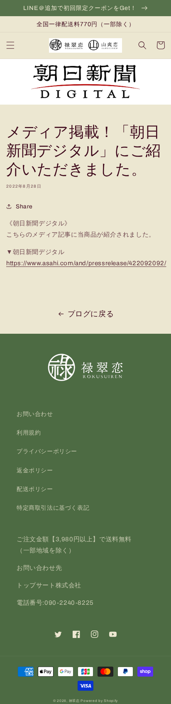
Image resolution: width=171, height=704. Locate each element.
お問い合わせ (35, 414)
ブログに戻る (91, 314)
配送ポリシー (35, 489)
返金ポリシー (35, 470)
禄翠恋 (74, 701)
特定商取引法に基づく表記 (53, 508)
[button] (10, 45)
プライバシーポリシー (47, 451)
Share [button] (24, 206)
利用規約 (29, 433)
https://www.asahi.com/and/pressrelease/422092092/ (86, 263)
